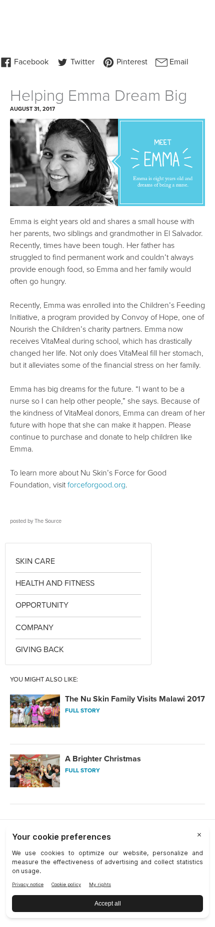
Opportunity (42, 605)
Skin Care (35, 561)
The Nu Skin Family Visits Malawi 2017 (135, 699)
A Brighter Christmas (103, 759)
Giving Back (40, 650)
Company (35, 628)
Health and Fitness (55, 583)
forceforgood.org (97, 485)
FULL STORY (82, 710)
